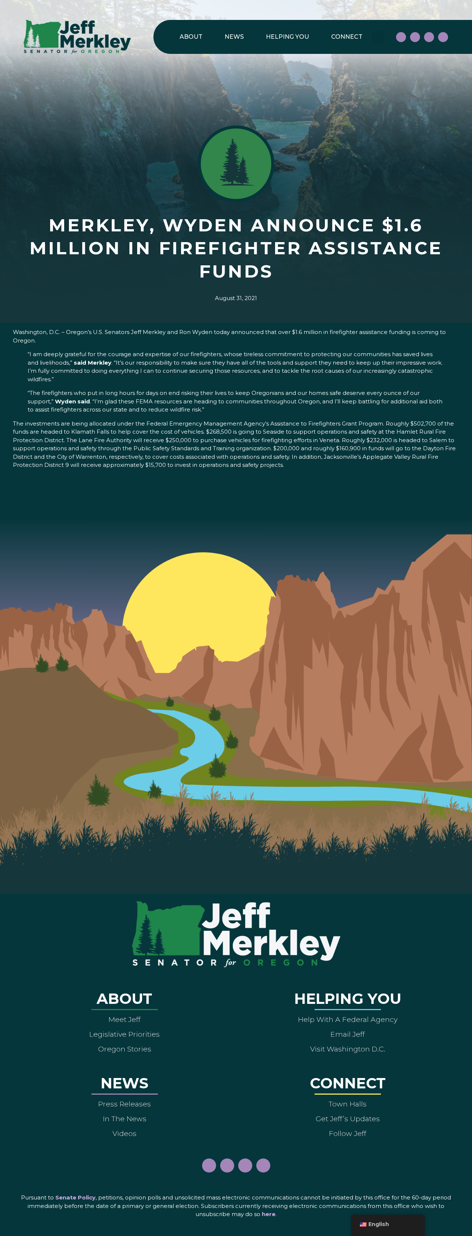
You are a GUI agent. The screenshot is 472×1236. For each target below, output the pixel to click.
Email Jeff (347, 1034)
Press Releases (124, 1104)
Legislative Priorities (124, 1034)
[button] (378, 37)
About (191, 36)
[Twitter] (443, 37)
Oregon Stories (124, 1049)
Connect (346, 36)
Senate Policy (75, 1197)
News (234, 36)
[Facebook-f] (401, 37)
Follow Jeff (347, 1133)
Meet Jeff (124, 1019)
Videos (124, 1133)
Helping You (287, 36)
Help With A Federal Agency (348, 1019)
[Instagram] (415, 37)
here (268, 1214)
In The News (124, 1118)
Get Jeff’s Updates (348, 1118)
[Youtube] (429, 37)
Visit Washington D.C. (347, 1049)
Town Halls (348, 1104)
